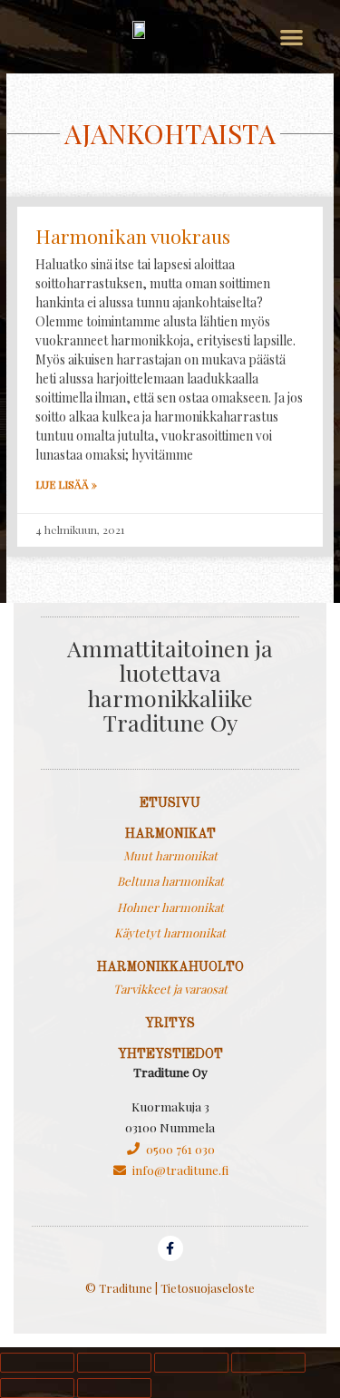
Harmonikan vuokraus (132, 235)
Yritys (170, 1023)
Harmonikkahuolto (170, 967)
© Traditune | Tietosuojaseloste (170, 1288)
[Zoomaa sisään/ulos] (37, 1363)
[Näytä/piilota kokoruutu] (114, 1363)
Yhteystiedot (170, 1054)
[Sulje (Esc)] (268, 1363)
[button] (291, 36)
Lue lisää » (66, 484)
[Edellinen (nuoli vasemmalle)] (37, 1388)
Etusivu (170, 803)
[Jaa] (191, 1363)
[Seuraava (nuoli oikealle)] (114, 1388)
